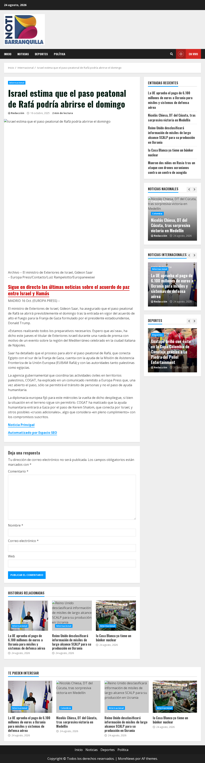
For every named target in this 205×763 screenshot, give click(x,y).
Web (11, 556)
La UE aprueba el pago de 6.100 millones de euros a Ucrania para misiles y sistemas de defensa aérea (28, 616)
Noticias (23, 54)
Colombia (157, 213)
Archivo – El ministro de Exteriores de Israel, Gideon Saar (50, 272)
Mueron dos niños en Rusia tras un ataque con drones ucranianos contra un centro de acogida (171, 167)
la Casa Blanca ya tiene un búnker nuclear (116, 616)
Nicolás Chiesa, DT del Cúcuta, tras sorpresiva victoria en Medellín (172, 117)
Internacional (16, 82)
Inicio (7, 54)
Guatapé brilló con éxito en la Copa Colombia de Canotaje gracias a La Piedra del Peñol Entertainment (171, 351)
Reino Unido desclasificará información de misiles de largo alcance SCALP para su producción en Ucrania (72, 616)
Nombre (15, 525)
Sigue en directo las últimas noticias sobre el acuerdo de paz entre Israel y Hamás (69, 289)
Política (59, 54)
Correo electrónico (23, 541)
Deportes (41, 54)
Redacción (17, 113)
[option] (172, 219)
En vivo (193, 54)
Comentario (18, 471)
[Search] (171, 54)
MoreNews (126, 758)
